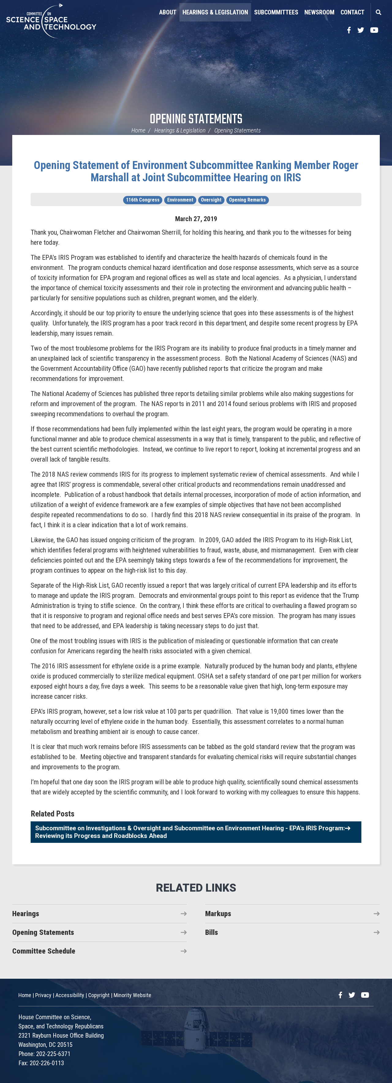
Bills (211, 932)
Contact (352, 12)
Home (138, 130)
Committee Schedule (43, 951)
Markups (218, 913)
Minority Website (132, 995)
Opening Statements (196, 119)
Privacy (43, 995)
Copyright (99, 995)
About (167, 12)
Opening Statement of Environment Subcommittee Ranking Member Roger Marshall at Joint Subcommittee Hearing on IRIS (196, 171)
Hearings (25, 913)
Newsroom (319, 12)
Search (378, 12)
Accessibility (69, 995)
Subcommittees (276, 12)
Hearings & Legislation (215, 12)
